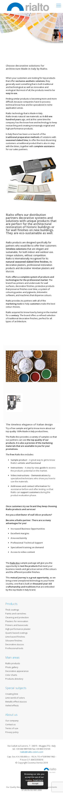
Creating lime (11, 693)
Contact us (10, 724)
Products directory (14, 678)
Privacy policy (12, 732)
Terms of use (11, 728)
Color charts (11, 674)
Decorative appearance (17, 671)
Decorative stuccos (14, 644)
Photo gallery (11, 667)
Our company (12, 720)
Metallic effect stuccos (16, 701)
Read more (38, 780)
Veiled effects (12, 705)
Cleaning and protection (17, 617)
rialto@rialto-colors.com (31, 751)
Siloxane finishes (13, 640)
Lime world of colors (15, 697)
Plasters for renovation (16, 621)
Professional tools (14, 648)
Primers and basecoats (16, 625)
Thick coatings (12, 609)
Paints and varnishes (15, 613)
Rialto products (12, 663)
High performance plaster (18, 629)
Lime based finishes (15, 636)
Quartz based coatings (16, 632)
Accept (35, 783)
